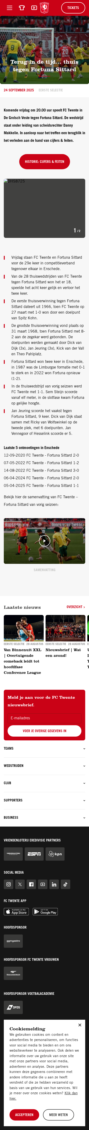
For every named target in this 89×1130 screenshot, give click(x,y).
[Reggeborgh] (13, 973)
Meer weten (58, 1115)
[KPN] (55, 854)
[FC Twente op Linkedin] (54, 884)
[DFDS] (13, 1007)
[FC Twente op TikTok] (65, 884)
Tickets (73, 8)
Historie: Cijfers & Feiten (44, 162)
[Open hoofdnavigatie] (9, 7)
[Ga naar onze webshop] (22, 7)
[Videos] (34, 7)
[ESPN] (34, 854)
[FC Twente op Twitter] (20, 884)
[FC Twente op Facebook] (31, 884)
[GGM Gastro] (13, 941)
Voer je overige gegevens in (44, 731)
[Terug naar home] (44, 8)
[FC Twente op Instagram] (8, 884)
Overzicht (75, 607)
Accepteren (24, 1115)
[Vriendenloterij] (13, 854)
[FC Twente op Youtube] (42, 884)
